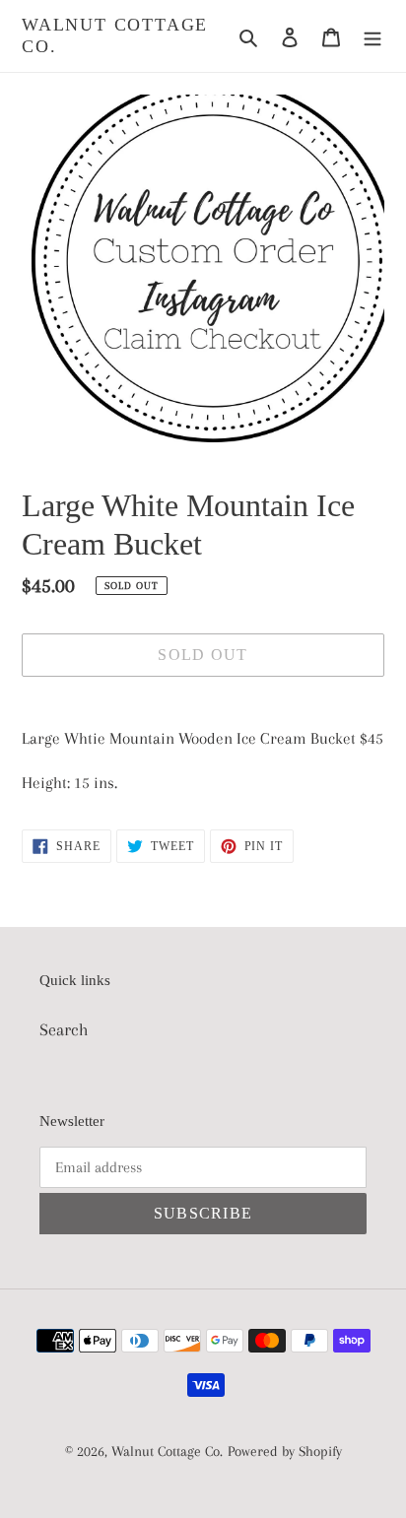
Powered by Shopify (285, 1451)
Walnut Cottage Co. (115, 35)
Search (64, 1029)
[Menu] (372, 36)
